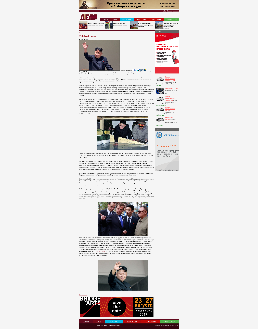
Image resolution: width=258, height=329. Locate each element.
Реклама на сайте (165, 325)
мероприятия (156, 19)
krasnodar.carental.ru (161, 105)
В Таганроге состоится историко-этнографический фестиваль (145, 25)
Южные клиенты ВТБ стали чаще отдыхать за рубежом (96, 24)
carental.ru (158, 85)
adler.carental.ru (159, 125)
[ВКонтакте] (141, 70)
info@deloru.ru (116, 325)
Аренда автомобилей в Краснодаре (170, 98)
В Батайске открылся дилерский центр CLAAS (120, 24)
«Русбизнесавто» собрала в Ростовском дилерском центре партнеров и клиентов (170, 26)
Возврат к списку (83, 294)
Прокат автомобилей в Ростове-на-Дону (170, 78)
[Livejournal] (143, 70)
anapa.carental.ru (160, 115)
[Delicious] (139, 70)
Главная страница (83, 32)
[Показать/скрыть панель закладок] (133, 70)
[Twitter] (137, 70)
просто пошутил (100, 251)
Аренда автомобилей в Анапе (170, 109)
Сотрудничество (174, 325)
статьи (115, 19)
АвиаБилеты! (126, 19)
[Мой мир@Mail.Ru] (145, 70)
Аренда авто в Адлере (169, 118)
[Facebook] (135, 70)
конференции (141, 19)
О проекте (157, 325)
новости (105, 19)
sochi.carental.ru (160, 95)
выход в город (172, 19)
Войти (164, 10)
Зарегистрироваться (173, 10)
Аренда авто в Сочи (171, 88)
